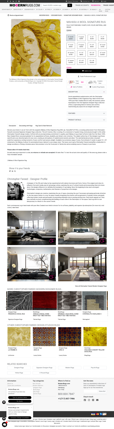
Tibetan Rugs (37, 319)
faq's (64, 426)
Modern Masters (38, 385)
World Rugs (36, 389)
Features (71, 113)
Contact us (86, 1)
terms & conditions (81, 426)
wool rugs (44, 421)
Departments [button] (6, 9)
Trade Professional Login (88, 76)
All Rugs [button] (100, 10)
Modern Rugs (44, 15)
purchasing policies (94, 426)
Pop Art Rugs (95, 367)
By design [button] (57, 9)
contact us (70, 426)
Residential (96, 5)
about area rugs (20, 426)
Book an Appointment (16, 15)
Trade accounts (82, 5)
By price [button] (48, 9)
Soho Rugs (87, 348)
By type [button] (74, 9)
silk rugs (67, 419)
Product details (74, 120)
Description (73, 92)
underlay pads (101, 419)
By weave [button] (93, 9)
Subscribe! (102, 391)
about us (28, 426)
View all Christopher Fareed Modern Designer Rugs (91, 286)
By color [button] (39, 9)
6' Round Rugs (44, 373)
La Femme (11, 355)
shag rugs (93, 419)
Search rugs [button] (18, 9)
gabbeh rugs (60, 419)
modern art (59, 421)
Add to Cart (88, 71)
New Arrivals (36, 383)
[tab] (12, 126)
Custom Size (100, 82)
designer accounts (56, 426)
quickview (27, 344)
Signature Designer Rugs (73, 15)
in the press (45, 426)
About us (10, 383)
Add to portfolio (26, 326)
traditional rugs (85, 421)
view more (15, 207)
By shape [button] (65, 9)
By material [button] (83, 9)
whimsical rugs (84, 419)
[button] (59, 307)
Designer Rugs (56, 15)
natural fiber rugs (96, 421)
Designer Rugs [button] (29, 9)
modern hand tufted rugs (71, 421)
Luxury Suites (37, 355)
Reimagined (86, 319)
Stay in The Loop (73, 1)
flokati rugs (75, 419)
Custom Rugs (107, 10)
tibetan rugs (42, 419)
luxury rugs (51, 421)
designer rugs (51, 419)
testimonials (36, 426)
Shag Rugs (87, 355)
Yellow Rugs (19, 373)
